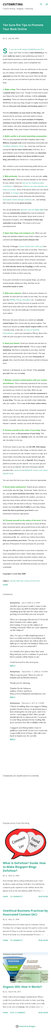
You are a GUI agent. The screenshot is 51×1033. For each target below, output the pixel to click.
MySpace (14, 146)
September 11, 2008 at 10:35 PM (35, 671)
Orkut (21, 146)
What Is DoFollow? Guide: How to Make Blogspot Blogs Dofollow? (24, 867)
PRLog (18, 300)
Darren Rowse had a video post (31, 246)
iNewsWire (26, 300)
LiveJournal (17, 470)
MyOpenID (28, 470)
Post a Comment (18, 1012)
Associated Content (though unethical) (17, 200)
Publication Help (32, 581)
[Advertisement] (25, 797)
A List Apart (15, 193)
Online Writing (16, 581)
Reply (12, 666)
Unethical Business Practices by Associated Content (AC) (25, 912)
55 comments (16, 896)
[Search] (41, 4)
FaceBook (6, 146)
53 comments (16, 940)
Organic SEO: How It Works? (22, 987)
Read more (43, 896)
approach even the (32, 210)
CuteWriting (13, 4)
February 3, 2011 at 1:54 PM (33, 703)
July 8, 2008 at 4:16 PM (31, 603)
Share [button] (5, 585)
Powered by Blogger (27, 1026)
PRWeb (12, 300)
